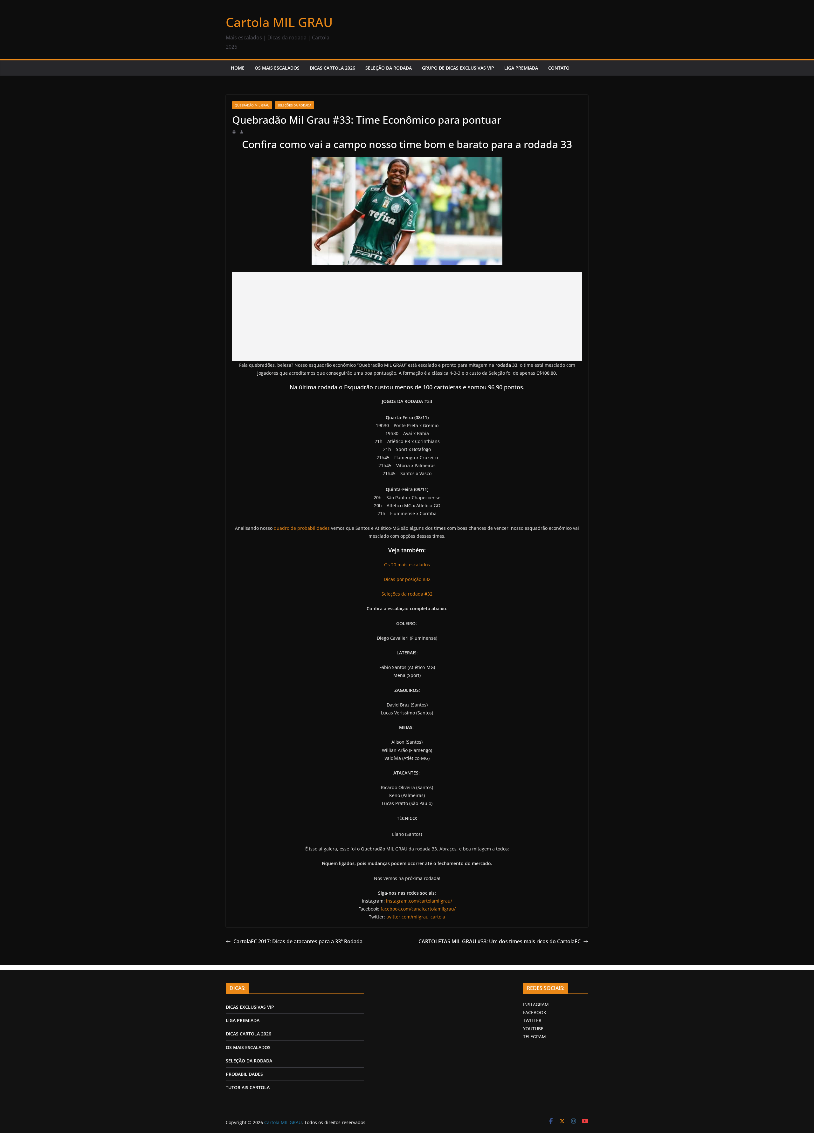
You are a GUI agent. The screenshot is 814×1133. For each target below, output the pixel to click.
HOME (238, 68)
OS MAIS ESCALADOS (277, 68)
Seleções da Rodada (294, 105)
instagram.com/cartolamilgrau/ (419, 901)
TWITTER (532, 1020)
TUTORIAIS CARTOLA (248, 1087)
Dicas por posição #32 (407, 579)
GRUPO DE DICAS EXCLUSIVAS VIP (458, 68)
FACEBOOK (534, 1012)
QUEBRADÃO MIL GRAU (252, 105)
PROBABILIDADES (244, 1074)
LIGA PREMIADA (521, 68)
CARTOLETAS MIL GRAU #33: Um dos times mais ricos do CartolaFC (499, 941)
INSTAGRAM (536, 1004)
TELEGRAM (534, 1037)
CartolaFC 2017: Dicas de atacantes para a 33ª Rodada (297, 941)
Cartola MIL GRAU (279, 22)
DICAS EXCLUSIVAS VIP (250, 1007)
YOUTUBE (533, 1029)
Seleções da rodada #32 (407, 594)
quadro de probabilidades (302, 528)
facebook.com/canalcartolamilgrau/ (418, 909)
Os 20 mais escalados (407, 565)
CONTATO (558, 68)
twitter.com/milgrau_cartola (415, 917)
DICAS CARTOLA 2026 (332, 68)
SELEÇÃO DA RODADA (388, 68)
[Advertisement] (407, 316)
